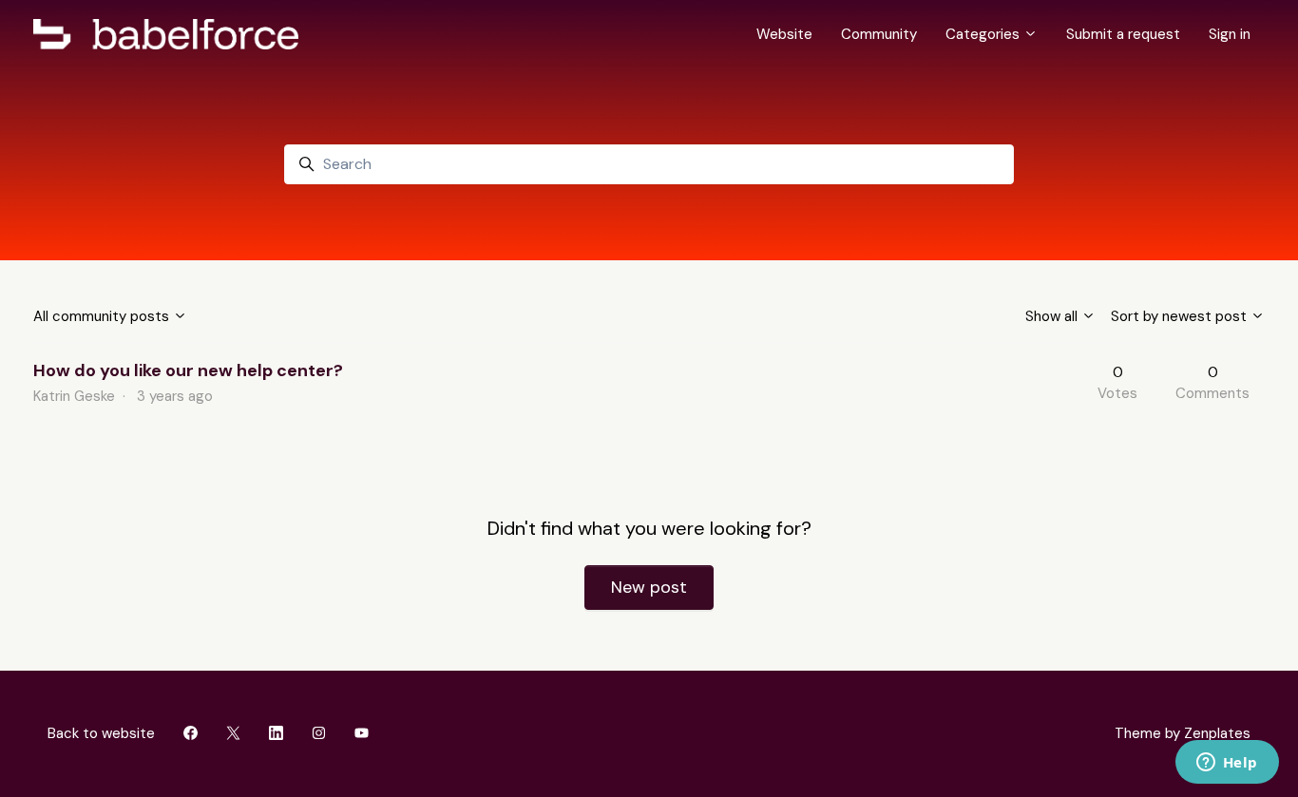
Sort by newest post (1180, 316)
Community (879, 34)
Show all (1053, 316)
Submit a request (1123, 34)
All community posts (103, 316)
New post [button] (649, 587)
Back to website (101, 733)
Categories (984, 34)
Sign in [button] (1229, 34)
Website (784, 34)
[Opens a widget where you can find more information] (1226, 764)
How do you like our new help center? (188, 370)
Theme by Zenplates (1182, 733)
